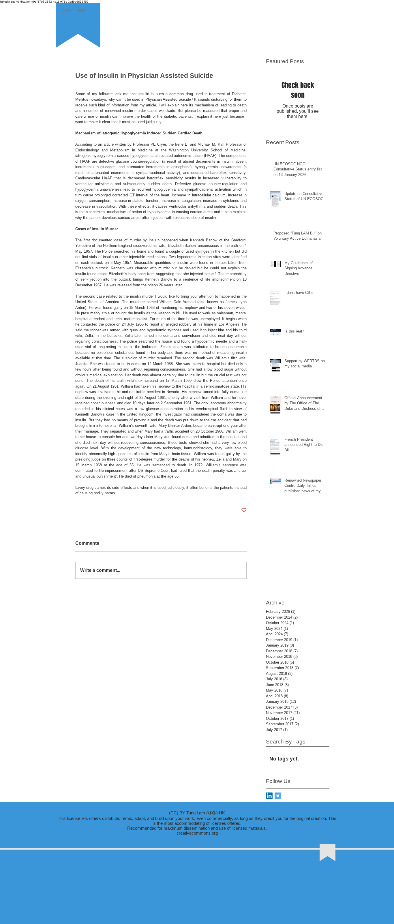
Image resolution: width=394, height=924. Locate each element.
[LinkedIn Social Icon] (269, 795)
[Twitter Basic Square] (278, 795)
